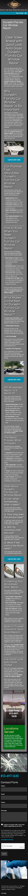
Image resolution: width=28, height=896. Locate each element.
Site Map (3, 893)
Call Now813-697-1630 (14, 713)
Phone (3, 802)
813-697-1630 (10, 776)
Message (4, 810)
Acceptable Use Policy (7, 839)
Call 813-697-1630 (14, 160)
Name (3, 786)
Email (3, 794)
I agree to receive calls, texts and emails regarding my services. (14, 825)
